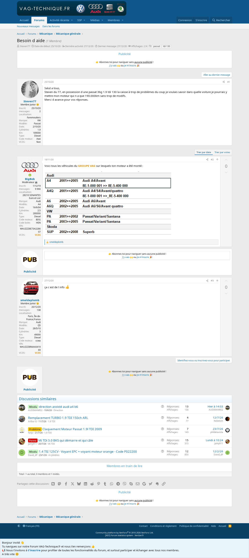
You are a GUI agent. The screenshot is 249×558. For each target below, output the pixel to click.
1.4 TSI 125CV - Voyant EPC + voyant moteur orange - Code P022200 (88, 451)
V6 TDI (51, 443)
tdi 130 (166, 46)
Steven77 (25, 46)
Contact (143, 526)
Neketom (218, 420)
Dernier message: (112, 46)
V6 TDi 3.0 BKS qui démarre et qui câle (65, 440)
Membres (114, 20)
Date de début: (47, 46)
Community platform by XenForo (124, 532)
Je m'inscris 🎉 (132, 65)
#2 (212, 159)
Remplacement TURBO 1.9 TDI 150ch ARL (58, 418)
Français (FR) (32, 526)
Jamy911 (32, 443)
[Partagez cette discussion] (223, 82)
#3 (212, 280)
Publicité (30, 271)
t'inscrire (34, 550)
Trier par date (204, 152)
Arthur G (32, 421)
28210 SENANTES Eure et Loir (32, 197)
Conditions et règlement (163, 526)
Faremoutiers (34, 117)
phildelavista (216, 432)
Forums (39, 20)
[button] (72, 20)
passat (156, 46)
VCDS (38, 234)
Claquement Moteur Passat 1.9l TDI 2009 (72, 429)
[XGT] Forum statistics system (124, 535)
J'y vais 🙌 (114, 65)
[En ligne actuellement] (30, 175)
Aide (213, 526)
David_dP (32, 455)
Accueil (24, 20)
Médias (95, 20)
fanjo (30, 432)
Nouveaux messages (28, 26)
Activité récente (59, 20)
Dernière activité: (79, 46)
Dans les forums (51, 26)
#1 (228, 81)
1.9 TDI (51, 421)
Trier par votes (222, 152)
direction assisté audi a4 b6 (58, 407)
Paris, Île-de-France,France (33, 318)
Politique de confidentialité (194, 526)
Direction (58, 410)
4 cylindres (53, 455)
